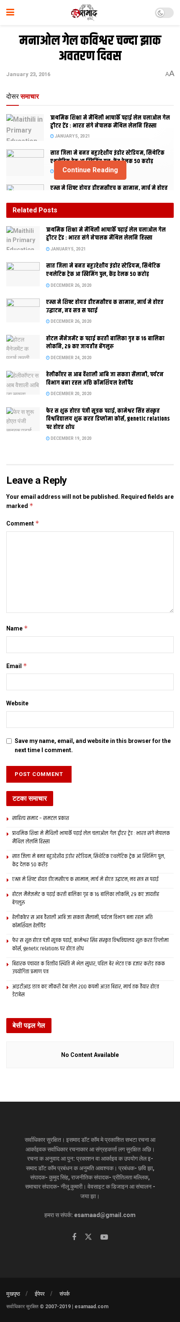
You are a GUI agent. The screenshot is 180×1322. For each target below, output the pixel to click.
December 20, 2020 (71, 393)
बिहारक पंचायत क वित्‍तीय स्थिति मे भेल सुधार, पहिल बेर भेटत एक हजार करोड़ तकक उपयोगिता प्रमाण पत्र (88, 968)
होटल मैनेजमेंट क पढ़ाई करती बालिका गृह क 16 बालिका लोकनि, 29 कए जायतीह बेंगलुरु (105, 343)
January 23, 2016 (28, 74)
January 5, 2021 (72, 136)
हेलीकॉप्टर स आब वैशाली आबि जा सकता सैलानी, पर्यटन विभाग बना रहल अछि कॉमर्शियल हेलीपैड (105, 379)
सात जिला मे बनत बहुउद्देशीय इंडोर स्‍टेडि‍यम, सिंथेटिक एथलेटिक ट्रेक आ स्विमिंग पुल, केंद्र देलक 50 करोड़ (107, 157)
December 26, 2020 (71, 285)
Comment (22, 523)
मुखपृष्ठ (13, 1294)
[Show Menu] (10, 12)
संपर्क (64, 1294)
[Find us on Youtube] (104, 1237)
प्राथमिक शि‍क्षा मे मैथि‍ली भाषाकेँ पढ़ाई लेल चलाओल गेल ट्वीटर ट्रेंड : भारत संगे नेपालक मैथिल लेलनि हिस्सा (110, 122)
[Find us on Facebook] (74, 1237)
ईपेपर (40, 1294)
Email (16, 666)
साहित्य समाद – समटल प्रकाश (40, 818)
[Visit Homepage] (84, 12)
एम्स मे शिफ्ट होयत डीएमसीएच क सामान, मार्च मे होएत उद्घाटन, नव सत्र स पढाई (105, 306)
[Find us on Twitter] (88, 1237)
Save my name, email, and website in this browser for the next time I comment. (93, 745)
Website (17, 703)
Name (17, 628)
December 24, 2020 (71, 357)
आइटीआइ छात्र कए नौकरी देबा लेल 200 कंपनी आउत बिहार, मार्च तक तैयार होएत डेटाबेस (85, 991)
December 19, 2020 (71, 438)
